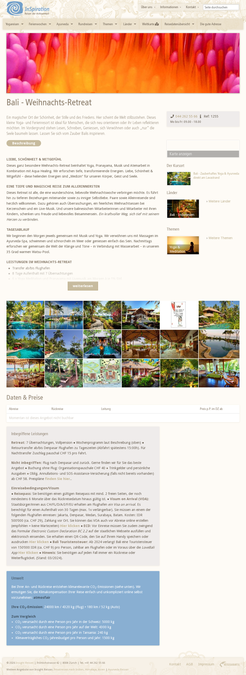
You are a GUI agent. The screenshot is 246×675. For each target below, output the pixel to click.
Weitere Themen (221, 238)
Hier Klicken (28, 553)
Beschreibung (23, 143)
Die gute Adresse (210, 24)
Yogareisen (12, 24)
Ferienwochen (38, 24)
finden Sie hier (57, 479)
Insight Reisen (25, 662)
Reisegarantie (230, 665)
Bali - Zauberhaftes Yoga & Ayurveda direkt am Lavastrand (216, 176)
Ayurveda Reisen (118, 669)
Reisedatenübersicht (177, 24)
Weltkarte (148, 24)
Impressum (206, 664)
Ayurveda (62, 24)
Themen (108, 24)
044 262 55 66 (186, 116)
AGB (189, 664)
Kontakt (191, 7)
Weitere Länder (220, 201)
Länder (127, 24)
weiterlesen (83, 286)
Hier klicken (70, 526)
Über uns (146, 7)
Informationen (169, 7)
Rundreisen (85, 24)
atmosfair (41, 597)
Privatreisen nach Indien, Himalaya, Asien (79, 669)
